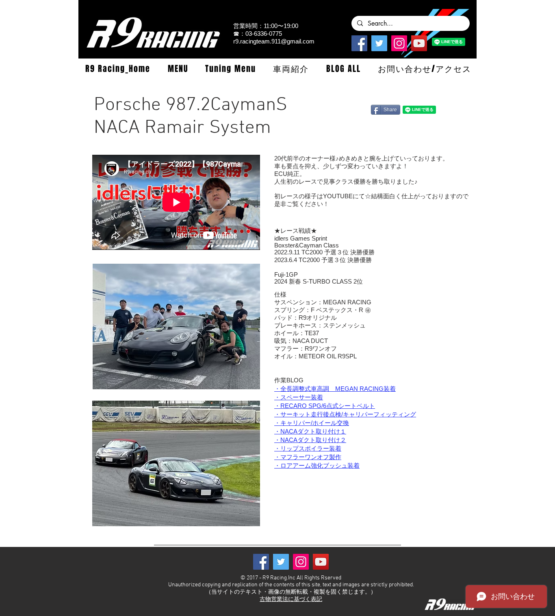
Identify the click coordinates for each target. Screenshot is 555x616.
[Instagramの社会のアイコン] (399, 43)
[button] (177, 69)
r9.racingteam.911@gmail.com (273, 41)
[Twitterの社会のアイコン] (379, 43)
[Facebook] (359, 43)
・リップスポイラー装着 (307, 448)
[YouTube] (419, 43)
